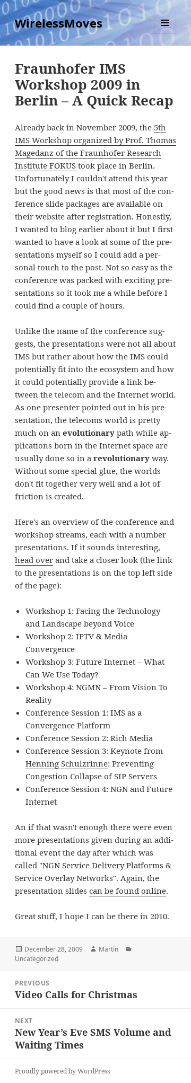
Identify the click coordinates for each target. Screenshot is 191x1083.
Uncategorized (36, 958)
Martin (108, 949)
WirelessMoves (58, 23)
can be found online (127, 890)
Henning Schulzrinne (66, 763)
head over (34, 559)
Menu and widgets (165, 33)
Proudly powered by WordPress (62, 1071)
